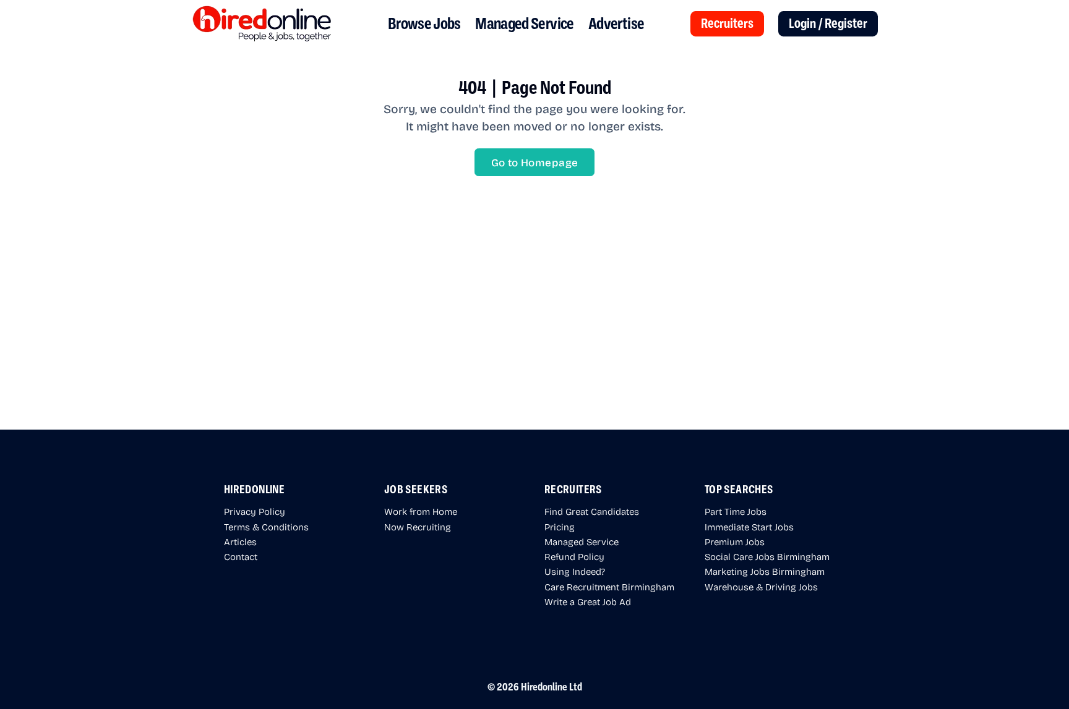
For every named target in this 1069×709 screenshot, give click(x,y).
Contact (240, 556)
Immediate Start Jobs (749, 526)
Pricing (559, 526)
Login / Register (828, 23)
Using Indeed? (574, 571)
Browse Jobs (424, 24)
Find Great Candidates (591, 511)
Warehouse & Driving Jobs (761, 586)
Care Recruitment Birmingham (609, 586)
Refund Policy (574, 556)
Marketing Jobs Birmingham (765, 571)
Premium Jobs (735, 541)
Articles (240, 541)
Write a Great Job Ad (587, 601)
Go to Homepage (534, 162)
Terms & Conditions (266, 526)
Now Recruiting (417, 526)
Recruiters (727, 23)
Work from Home (420, 511)
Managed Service (524, 24)
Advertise (616, 24)
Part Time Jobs (735, 511)
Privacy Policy (254, 511)
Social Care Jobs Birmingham (767, 556)
